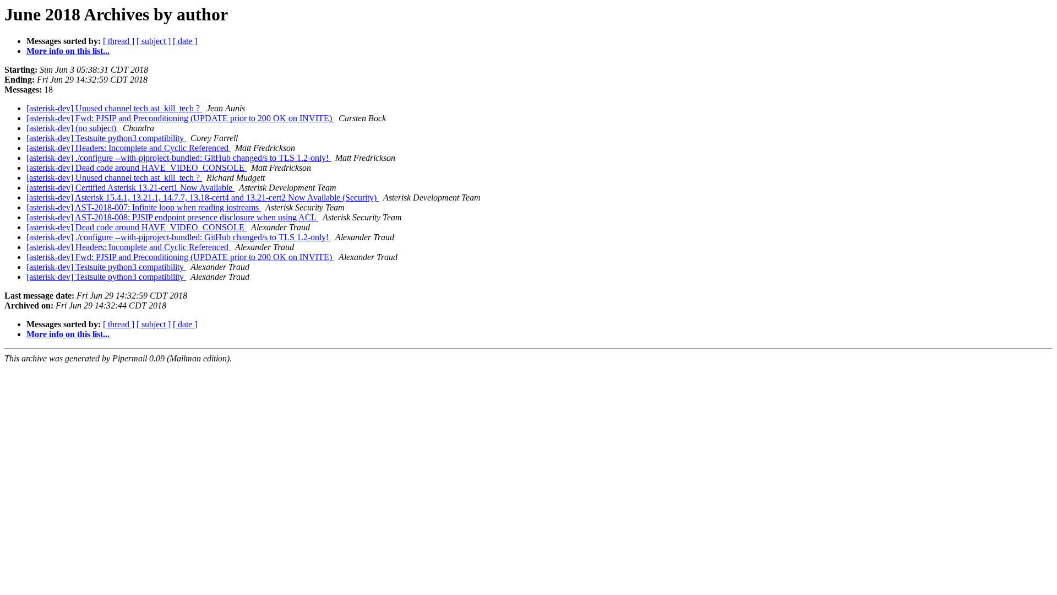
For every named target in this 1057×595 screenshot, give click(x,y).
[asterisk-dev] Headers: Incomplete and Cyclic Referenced (128, 148)
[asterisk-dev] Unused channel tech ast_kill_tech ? (114, 108)
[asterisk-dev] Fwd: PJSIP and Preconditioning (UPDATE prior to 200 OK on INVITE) (180, 118)
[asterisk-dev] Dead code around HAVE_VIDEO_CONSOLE (136, 167)
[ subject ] (154, 41)
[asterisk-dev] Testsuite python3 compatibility (106, 138)
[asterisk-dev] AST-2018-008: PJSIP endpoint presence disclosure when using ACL (172, 217)
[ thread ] (118, 41)
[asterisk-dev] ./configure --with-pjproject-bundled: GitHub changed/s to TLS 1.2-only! (178, 158)
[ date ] (185, 41)
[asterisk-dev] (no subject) (72, 128)
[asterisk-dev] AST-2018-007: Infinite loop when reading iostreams (143, 207)
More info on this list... (68, 51)
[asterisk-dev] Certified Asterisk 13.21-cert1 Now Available (130, 187)
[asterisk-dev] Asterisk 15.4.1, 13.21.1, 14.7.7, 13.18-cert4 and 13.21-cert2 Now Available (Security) (202, 197)
